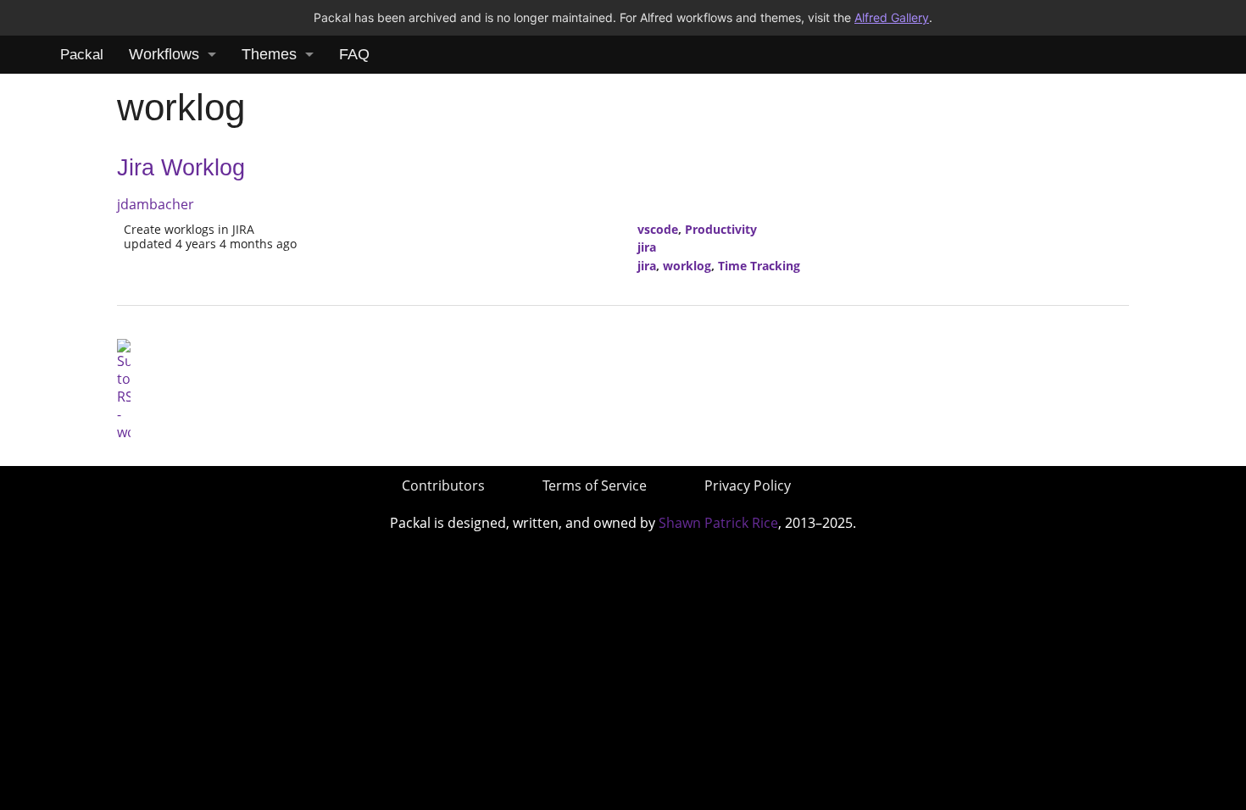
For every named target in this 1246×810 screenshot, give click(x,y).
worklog (687, 266)
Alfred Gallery (891, 17)
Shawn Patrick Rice (718, 522)
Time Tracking (759, 266)
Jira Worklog (181, 167)
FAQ (354, 54)
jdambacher (155, 204)
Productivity (721, 229)
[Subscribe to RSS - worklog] (124, 389)
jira (646, 247)
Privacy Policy (747, 485)
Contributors (443, 485)
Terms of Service (594, 485)
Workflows (164, 54)
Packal (81, 55)
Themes (269, 54)
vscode (657, 229)
